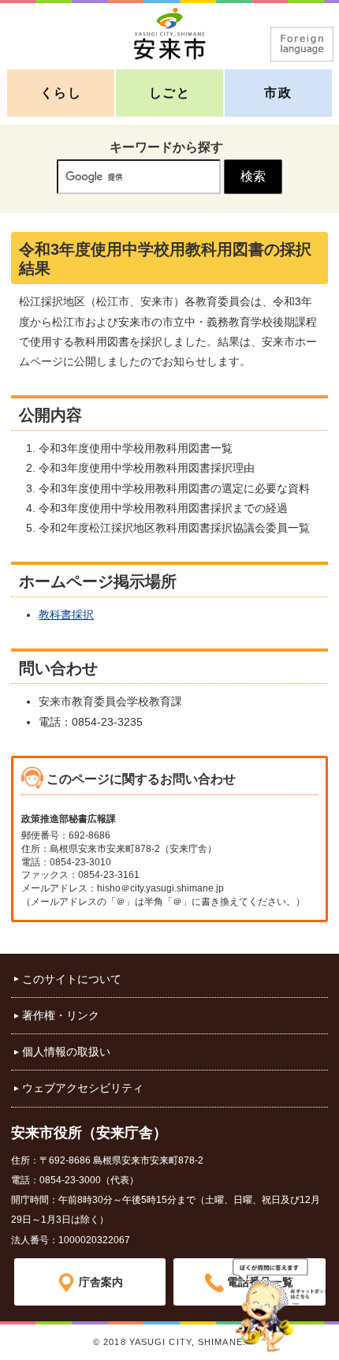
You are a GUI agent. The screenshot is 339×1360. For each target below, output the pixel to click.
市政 (278, 92)
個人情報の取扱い (66, 1051)
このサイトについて (71, 979)
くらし (61, 92)
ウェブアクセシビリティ (82, 1088)
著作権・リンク (60, 1015)
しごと (170, 92)
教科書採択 (66, 614)
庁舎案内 (101, 1282)
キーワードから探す (166, 147)
